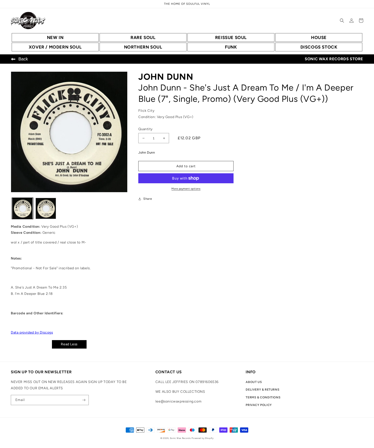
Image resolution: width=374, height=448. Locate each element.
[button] (342, 20)
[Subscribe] (84, 400)
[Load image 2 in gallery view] (45, 208)
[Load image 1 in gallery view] (22, 208)
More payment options (185, 188)
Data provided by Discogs (32, 332)
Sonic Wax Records (180, 438)
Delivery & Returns (262, 389)
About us (254, 382)
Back (23, 59)
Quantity (145, 129)
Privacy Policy (259, 405)
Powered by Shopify (203, 438)
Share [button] (147, 199)
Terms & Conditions (263, 397)
